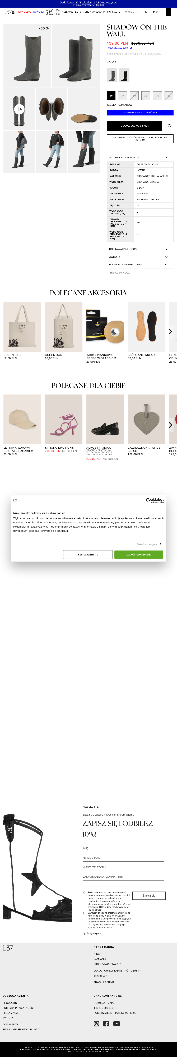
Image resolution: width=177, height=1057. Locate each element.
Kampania (100, 959)
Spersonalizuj (86, 554)
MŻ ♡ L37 (58, 12)
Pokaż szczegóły (147, 544)
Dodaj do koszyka (134, 125)
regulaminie (94, 901)
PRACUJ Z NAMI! (104, 982)
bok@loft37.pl (104, 1003)
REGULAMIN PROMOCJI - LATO (21, 1029)
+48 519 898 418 (103, 1008)
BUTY (78, 12)
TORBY (87, 12)
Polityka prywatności (18, 1008)
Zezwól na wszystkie (138, 554)
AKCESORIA (98, 12)
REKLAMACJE (11, 1013)
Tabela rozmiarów (119, 105)
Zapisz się (149, 895)
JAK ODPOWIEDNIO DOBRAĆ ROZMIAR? (118, 970)
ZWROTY (8, 1018)
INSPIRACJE (113, 12)
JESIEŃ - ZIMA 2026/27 (50, 12)
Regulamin (10, 1003)
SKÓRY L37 (100, 975)
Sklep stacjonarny (107, 964)
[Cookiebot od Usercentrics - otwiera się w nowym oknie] (148, 500)
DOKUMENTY (10, 1024)
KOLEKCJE (67, 12)
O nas (97, 954)
